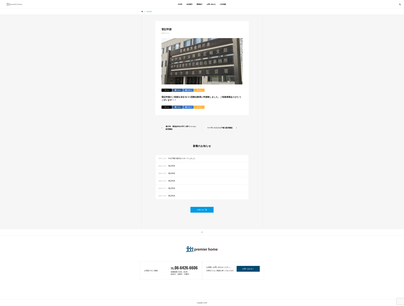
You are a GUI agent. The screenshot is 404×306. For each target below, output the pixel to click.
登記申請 (171, 166)
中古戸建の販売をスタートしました (181, 158)
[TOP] (202, 232)
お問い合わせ (211, 4)
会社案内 (189, 4)
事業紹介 (200, 4)
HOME (180, 4)
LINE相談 (223, 4)
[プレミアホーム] (18, 4)
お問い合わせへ (248, 269)
